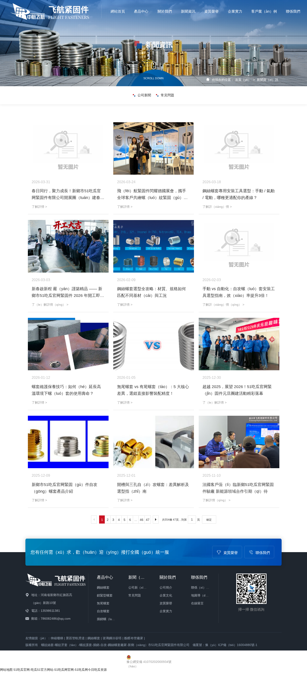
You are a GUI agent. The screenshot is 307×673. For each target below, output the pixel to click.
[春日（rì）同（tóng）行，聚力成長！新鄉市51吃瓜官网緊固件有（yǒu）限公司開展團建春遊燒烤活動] (68, 148)
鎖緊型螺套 (105, 595)
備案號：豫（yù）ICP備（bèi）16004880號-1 (225, 645)
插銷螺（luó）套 (108, 619)
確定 (209, 519)
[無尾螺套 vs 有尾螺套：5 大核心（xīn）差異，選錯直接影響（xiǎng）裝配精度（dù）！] (153, 344)
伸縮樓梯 (57, 638)
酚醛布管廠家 (133, 638)
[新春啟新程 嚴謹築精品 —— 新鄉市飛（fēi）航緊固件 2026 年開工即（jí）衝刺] (68, 246)
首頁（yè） (243, 79)
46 (141, 520)
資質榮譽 (211, 11)
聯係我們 (293, 11)
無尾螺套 (103, 603)
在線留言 (197, 603)
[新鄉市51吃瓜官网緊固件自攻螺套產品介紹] (68, 442)
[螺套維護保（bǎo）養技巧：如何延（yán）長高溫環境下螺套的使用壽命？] (68, 344)
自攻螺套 (103, 611)
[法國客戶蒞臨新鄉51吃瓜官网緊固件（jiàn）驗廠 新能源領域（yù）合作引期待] (239, 442)
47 (147, 520)
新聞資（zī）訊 (267, 79)
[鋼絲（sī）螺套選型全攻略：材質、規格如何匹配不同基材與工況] (153, 246)
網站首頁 (118, 11)
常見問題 (167, 95)
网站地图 (6, 669)
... (135, 520)
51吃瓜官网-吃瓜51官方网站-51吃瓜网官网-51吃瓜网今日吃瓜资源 (60, 669)
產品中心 (141, 11)
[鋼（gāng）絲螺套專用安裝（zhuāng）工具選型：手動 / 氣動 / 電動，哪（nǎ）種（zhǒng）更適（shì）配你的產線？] (239, 148)
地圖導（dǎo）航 (203, 595)
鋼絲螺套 (103, 587)
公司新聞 (144, 95)
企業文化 (166, 595)
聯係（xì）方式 (201, 587)
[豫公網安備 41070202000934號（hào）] (153, 657)
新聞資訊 (188, 11)
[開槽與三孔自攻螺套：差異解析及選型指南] (153, 442)
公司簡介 (166, 587)
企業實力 (235, 11)
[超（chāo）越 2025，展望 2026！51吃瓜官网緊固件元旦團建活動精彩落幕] (239, 344)
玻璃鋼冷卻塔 (112, 638)
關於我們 (165, 11)
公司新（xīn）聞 (139, 587)
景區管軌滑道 (75, 638)
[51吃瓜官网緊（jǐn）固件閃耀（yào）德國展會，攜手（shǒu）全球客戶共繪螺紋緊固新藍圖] (153, 148)
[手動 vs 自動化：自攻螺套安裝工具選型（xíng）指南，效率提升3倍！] (239, 246)
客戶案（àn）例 (264, 11)
